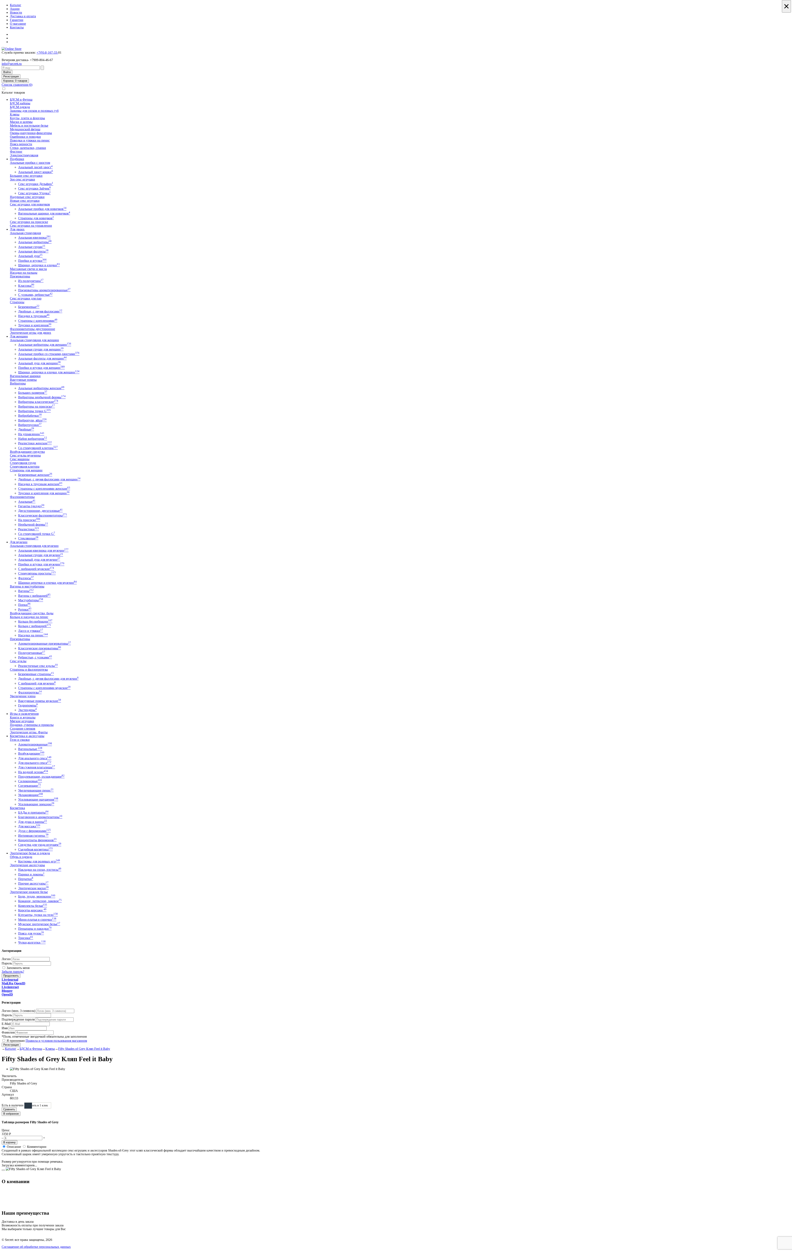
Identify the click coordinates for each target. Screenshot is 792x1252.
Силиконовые (30, 781)
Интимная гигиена (33, 835)
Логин (6, 959)
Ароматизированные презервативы (44, 643)
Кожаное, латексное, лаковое (40, 901)
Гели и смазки (20, 739)
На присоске (29, 520)
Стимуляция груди (23, 463)
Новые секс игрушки (25, 200)
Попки (24, 605)
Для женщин (19, 336)
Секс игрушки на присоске (29, 222)
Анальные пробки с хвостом (30, 162)
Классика (26, 285)
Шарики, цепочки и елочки (39, 265)
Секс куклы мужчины (25, 455)
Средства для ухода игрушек (39, 844)
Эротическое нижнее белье (29, 892)
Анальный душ (30, 256)
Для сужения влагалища (36, 767)
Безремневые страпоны (36, 674)
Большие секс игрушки (26, 175)
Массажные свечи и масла (28, 269)
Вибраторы (18, 383)
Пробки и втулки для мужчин (41, 564)
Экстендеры (27, 710)
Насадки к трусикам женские (40, 484)
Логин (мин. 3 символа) (18, 1010)
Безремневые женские (35, 475)
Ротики (24, 609)
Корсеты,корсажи (32, 910)
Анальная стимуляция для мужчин (34, 546)
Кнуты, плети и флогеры (27, 118)
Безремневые (28, 307)
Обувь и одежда (21, 857)
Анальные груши (31, 247)
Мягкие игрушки (22, 721)
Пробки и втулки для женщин (41, 367)
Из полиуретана (31, 281)
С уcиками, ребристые (35, 294)
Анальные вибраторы (35, 242)
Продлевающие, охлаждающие (41, 776)
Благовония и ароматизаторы (40, 817)
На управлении (31, 434)
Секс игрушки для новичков (30, 204)
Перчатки (25, 879)
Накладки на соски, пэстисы (39, 869)
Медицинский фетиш (25, 129)
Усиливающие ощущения (38, 799)
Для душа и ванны (32, 822)
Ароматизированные (35, 744)
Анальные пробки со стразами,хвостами (48, 354)
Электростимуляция (24, 155)
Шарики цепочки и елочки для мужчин (47, 582)
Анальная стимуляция (25, 233)
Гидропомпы (28, 705)
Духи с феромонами (34, 831)
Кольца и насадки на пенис (29, 617)
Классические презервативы (39, 648)
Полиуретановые (31, 653)
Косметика (17, 808)
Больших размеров (32, 392)
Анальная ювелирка (34, 237)
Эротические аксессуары (27, 865)
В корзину (9, 1142)
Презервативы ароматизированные (44, 290)
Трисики (25, 938)
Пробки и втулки (32, 260)
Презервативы (20, 276)
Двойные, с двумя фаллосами (40, 311)
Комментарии (36, 1146)
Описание (14, 1146)
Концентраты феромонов (37, 840)
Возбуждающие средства (27, 451)
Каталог (15, 5)
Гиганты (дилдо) (31, 506)
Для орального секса (34, 763)
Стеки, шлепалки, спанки (28, 148)
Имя (5, 1028)
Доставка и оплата (23, 16)
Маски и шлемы (21, 122)
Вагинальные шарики (25, 376)
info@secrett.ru (12, 63)
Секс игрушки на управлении (31, 225)
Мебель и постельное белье (29, 125)
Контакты (17, 27)
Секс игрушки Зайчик (34, 188)
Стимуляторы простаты (37, 573)
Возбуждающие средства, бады (31, 613)
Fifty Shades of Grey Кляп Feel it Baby (84, 1048)
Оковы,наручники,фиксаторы (31, 133)
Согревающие (29, 785)
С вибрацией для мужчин (37, 683)
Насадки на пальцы (23, 272)
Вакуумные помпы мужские (39, 701)
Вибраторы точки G (34, 411)
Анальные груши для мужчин (40, 555)
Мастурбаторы (30, 600)
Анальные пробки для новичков (42, 209)
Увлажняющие (30, 795)
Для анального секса (34, 758)
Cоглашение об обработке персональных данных (36, 1246)
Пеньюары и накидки (35, 928)
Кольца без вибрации (35, 621)
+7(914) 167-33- (47, 52)
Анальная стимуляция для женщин (34, 340)
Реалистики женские (35, 443)
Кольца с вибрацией (34, 626)
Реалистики (28, 529)
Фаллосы (26, 578)
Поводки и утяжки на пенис (30, 140)
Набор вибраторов (32, 438)
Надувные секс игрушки (27, 197)
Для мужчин (18, 542)
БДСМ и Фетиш (21, 99)
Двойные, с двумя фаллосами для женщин (49, 479)
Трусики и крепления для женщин (44, 493)
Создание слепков (22, 728)
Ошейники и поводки (25, 136)
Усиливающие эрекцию (36, 804)
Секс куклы (18, 661)
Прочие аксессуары (33, 883)
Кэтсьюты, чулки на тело (38, 915)
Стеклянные (28, 538)
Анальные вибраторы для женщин (44, 344)
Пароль (7, 963)
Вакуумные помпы (23, 379)
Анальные (26, 501)
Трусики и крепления (34, 325)
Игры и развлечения (24, 713)
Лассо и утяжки (30, 630)
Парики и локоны (31, 874)
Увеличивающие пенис (36, 790)
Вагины (26, 591)
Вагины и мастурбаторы (27, 586)
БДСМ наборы (20, 103)
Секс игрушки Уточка (34, 193)
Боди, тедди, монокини (36, 896)
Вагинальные (30, 749)
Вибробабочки (30, 415)
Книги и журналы (22, 717)
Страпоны (17, 302)
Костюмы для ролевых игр (39, 861)
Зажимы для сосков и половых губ (34, 110)
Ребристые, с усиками (35, 657)
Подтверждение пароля (18, 1019)
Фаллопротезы (30, 692)
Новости (16, 12)
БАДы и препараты (33, 812)
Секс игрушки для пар (25, 298)
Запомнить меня (18, 968)
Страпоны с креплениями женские (44, 488)
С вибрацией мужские (36, 569)
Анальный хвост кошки (35, 172)
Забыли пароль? (13, 971)
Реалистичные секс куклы (38, 666)
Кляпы (14, 114)
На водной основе (33, 772)
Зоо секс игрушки (22, 179)
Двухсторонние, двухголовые (40, 510)
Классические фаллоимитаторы (42, 515)
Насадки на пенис (33, 635)
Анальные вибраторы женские (41, 388)
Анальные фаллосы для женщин (42, 358)
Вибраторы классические (38, 402)
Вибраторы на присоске (36, 406)
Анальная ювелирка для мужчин (43, 550)
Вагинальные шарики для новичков (44, 213)
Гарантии (16, 20)
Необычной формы (33, 524)
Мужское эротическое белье (39, 924)
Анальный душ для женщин (39, 363)
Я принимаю (47, 1040)
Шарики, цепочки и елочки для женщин (48, 372)
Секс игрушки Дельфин (35, 184)
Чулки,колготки (32, 942)
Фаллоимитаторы (22, 497)
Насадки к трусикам (34, 316)
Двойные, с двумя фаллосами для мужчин (48, 678)
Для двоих (17, 229)
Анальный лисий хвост (35, 167)
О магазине (18, 23)
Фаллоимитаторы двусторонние (32, 329)
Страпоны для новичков (36, 218)
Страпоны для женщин (26, 470)
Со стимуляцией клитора (38, 448)
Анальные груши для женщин (41, 349)
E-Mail (6, 1023)
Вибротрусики (30, 425)
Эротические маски (33, 888)
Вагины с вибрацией (34, 595)
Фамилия (8, 1032)
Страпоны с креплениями (37, 320)
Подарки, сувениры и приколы (32, 725)
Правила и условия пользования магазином (56, 1040)
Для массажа (29, 826)
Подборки (17, 159)
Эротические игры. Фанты (29, 732)
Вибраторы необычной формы (42, 397)
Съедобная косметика (35, 849)
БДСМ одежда (20, 107)
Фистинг (16, 151)
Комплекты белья (32, 905)
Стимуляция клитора (24, 466)
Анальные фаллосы (33, 251)
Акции (15, 9)
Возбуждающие (31, 753)
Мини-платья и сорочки (37, 919)
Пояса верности (21, 144)
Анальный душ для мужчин (39, 559)
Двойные (26, 429)
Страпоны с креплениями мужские (44, 688)
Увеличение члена (22, 696)
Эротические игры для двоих (30, 332)
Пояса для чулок (31, 933)
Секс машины (19, 459)
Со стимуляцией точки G (36, 534)
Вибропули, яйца (32, 420)
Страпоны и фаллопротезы (29, 669)
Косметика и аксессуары (27, 736)
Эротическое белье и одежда (30, 853)
